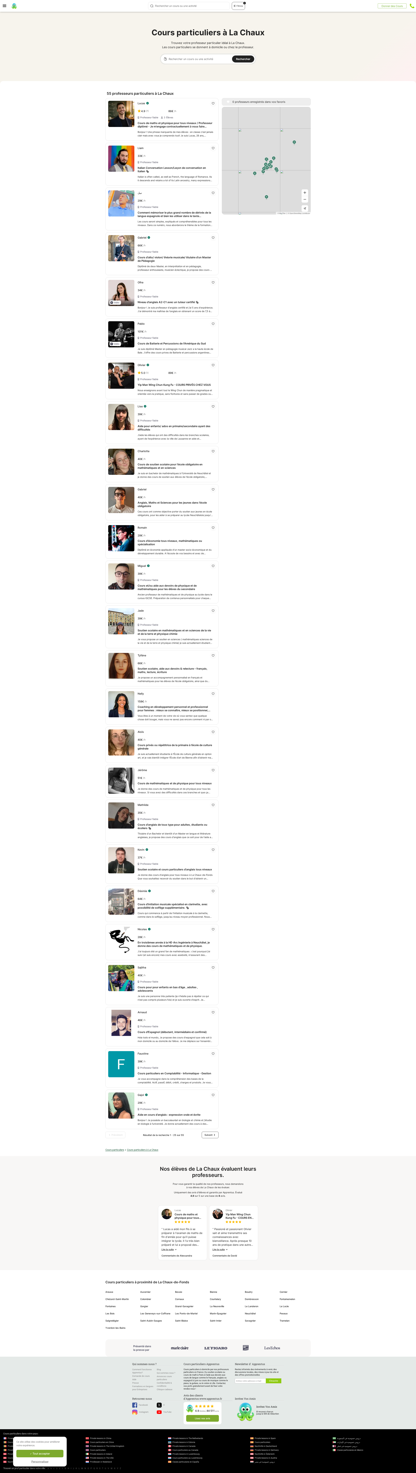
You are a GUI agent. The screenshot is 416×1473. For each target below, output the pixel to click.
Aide (134, 1379)
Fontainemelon (287, 1299)
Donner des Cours (392, 6)
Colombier (145, 1299)
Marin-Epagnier (218, 1313)
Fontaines (110, 1306)
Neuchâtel (250, 1313)
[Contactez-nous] (412, 6)
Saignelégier (112, 1320)
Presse (135, 1383)
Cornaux (179, 1299)
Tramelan (284, 1320)
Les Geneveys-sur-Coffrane (155, 1313)
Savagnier (250, 1320)
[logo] (14, 5)
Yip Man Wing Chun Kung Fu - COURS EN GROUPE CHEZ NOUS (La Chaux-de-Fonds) (239, 1216)
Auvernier (145, 1291)
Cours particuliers (114, 1149)
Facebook (143, 1405)
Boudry (249, 1291)
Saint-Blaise (181, 1320)
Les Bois (110, 1313)
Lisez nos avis (202, 1418)
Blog (159, 1369)
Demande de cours (141, 1376)
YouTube (167, 1412)
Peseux (284, 1313)
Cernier (283, 1291)
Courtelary (215, 1299)
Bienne (213, 1291)
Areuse (109, 1291)
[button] (115, 302)
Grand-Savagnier (184, 1306)
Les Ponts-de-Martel (186, 1313)
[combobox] (189, 6)
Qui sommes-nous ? (166, 1373)
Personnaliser (40, 1461)
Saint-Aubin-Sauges (151, 1320)
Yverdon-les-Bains (115, 1327)
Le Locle (284, 1306)
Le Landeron (251, 1306)
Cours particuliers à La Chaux (142, 1149)
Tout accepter (41, 1453)
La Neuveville (217, 1306)
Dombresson (252, 1299)
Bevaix (178, 1291)
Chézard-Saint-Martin (117, 1299)
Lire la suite (167, 1249)
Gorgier (144, 1306)
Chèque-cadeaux (164, 1389)
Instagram (143, 1412)
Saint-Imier (215, 1320)
